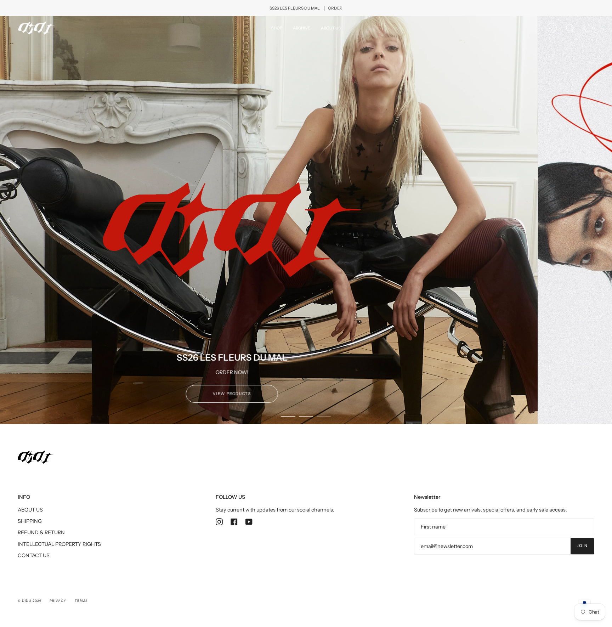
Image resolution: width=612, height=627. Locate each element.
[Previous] (9, 223)
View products (306, 399)
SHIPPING (30, 527)
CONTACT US (34, 561)
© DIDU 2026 (29, 606)
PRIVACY (58, 606)
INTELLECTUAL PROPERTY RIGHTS (59, 549)
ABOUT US (30, 515)
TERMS (81, 606)
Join (582, 551)
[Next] (603, 223)
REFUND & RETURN (41, 538)
